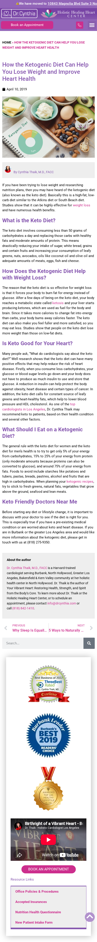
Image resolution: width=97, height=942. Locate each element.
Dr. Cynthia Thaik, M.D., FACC (27, 568)
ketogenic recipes (80, 482)
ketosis (58, 303)
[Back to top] (90, 916)
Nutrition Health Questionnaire (38, 912)
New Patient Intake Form (34, 922)
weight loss (81, 205)
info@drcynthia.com (61, 603)
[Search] (89, 643)
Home (6, 42)
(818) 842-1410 (23, 608)
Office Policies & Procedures (37, 892)
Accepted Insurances (31, 902)
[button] (92, 25)
